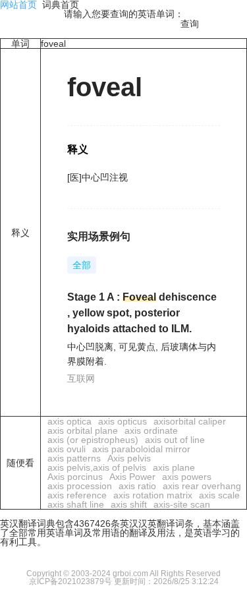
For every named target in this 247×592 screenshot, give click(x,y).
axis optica (69, 421)
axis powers (186, 476)
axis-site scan (181, 504)
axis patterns (74, 458)
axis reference (77, 495)
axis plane (174, 467)
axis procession (79, 486)
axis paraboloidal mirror (141, 449)
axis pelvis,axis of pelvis (96, 467)
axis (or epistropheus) (92, 439)
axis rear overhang (202, 486)
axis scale (219, 495)
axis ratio (137, 486)
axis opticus (122, 421)
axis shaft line (75, 504)
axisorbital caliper (189, 421)
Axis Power (132, 476)
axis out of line (175, 439)
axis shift (129, 504)
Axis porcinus (75, 476)
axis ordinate (151, 430)
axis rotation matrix (152, 495)
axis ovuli (66, 449)
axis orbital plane (82, 430)
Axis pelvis (129, 458)
